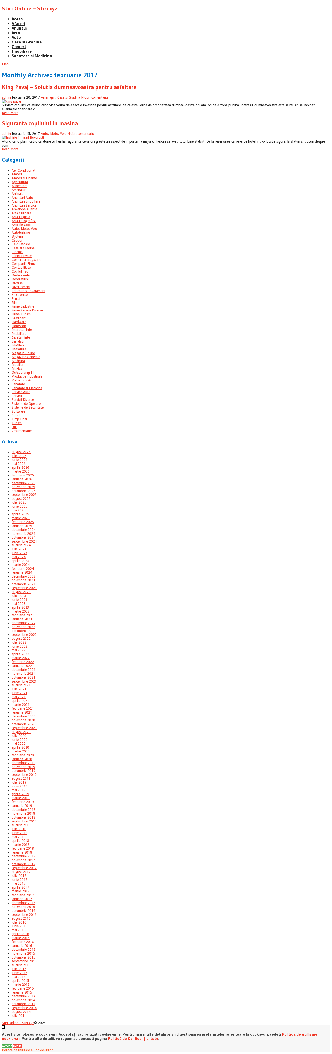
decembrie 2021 (23, 670)
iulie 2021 (19, 689)
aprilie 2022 (20, 654)
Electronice (20, 295)
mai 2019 (19, 790)
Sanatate (18, 384)
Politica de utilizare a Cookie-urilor (27, 1050)
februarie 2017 (23, 895)
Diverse (17, 283)
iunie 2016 (19, 926)
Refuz (17, 1046)
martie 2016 (21, 938)
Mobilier (18, 365)
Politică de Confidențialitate (133, 1039)
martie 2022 (21, 658)
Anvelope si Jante (24, 209)
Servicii (17, 396)
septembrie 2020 (24, 728)
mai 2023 (19, 603)
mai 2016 (19, 930)
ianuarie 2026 (22, 479)
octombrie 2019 (23, 771)
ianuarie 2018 (22, 852)
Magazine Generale (26, 357)
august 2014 (21, 1012)
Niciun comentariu (94, 97)
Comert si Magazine (26, 260)
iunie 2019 (19, 786)
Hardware (19, 322)
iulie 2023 (19, 596)
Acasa (17, 19)
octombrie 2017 (23, 864)
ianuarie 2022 (22, 666)
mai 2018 (19, 837)
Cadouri (17, 240)
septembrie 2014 (24, 1008)
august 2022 (21, 638)
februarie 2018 (23, 848)
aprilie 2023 (20, 607)
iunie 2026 (19, 460)
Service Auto (21, 392)
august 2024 (21, 545)
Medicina (18, 361)
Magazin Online (23, 353)
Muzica (17, 369)
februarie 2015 (23, 988)
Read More (10, 113)
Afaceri (18, 23)
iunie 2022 (19, 646)
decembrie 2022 (23, 623)
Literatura (19, 349)
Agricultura (20, 182)
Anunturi (20, 28)
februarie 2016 (23, 942)
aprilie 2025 (20, 514)
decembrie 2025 (23, 483)
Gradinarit (19, 318)
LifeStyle (18, 345)
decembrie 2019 (23, 763)
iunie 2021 (19, 693)
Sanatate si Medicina (32, 56)
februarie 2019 (23, 802)
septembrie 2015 (24, 961)
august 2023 (21, 592)
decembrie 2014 (23, 996)
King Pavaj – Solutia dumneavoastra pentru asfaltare (69, 87)
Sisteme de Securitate (28, 407)
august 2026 (21, 452)
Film (14, 302)
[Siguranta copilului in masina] (166, 137)
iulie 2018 (19, 829)
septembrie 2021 (24, 681)
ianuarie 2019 (22, 806)
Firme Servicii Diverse (27, 310)
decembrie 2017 (23, 856)
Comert (19, 46)
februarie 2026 (23, 475)
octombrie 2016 (23, 911)
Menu (6, 64)
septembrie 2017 (24, 868)
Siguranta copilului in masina (40, 123)
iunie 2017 (19, 879)
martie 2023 (21, 611)
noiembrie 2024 (23, 534)
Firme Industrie (23, 306)
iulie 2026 (19, 456)
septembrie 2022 (24, 635)
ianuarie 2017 (22, 899)
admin (6, 97)
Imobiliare (22, 51)
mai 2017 (19, 883)
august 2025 (21, 499)
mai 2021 (19, 697)
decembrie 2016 (23, 903)
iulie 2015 (19, 969)
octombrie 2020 (23, 724)
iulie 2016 (19, 922)
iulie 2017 (19, 876)
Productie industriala (27, 376)
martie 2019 (21, 798)
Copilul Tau (20, 271)
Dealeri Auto (21, 275)
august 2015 (21, 965)
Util (14, 427)
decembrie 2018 (23, 810)
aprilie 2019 (20, 794)
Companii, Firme (23, 264)
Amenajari (48, 97)
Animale (17, 194)
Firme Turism (21, 314)
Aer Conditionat (23, 170)
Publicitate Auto (23, 380)
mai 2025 (19, 510)
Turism (17, 423)
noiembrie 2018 (23, 813)
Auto (16, 37)
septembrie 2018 (24, 821)
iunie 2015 (19, 973)
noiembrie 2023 (23, 580)
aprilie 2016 (20, 934)
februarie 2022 (23, 662)
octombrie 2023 (23, 584)
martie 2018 (21, 845)
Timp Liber (19, 419)
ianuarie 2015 (22, 992)
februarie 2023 (23, 615)
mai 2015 (19, 977)
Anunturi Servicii (24, 205)
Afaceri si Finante (24, 178)
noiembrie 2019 (23, 767)
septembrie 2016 (24, 914)
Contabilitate (21, 267)
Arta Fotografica (24, 221)
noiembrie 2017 (23, 860)
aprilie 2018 (20, 841)
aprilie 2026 (20, 467)
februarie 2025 (23, 522)
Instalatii (18, 341)
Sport (16, 415)
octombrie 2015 (23, 957)
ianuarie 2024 (22, 572)
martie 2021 (21, 705)
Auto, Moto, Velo (53, 134)
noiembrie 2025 (23, 487)
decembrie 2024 (23, 530)
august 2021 (21, 685)
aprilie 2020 (20, 747)
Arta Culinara (21, 213)
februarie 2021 (23, 708)
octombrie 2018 (23, 817)
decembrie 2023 (23, 576)
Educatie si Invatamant (28, 291)
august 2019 (21, 778)
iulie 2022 (19, 642)
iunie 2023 (19, 600)
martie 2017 (21, 891)
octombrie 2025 (23, 491)
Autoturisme (21, 232)
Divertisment (21, 287)
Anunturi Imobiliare (26, 201)
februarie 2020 (23, 755)
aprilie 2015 (20, 981)
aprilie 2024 (20, 561)
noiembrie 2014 (23, 1000)
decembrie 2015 (23, 949)
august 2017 (21, 872)
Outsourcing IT (23, 372)
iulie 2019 (19, 782)
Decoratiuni (20, 279)
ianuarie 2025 (22, 526)
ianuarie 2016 (22, 946)
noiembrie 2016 (23, 907)
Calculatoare (21, 244)
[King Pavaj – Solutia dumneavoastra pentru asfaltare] (166, 101)
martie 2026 (21, 471)
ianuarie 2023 (22, 619)
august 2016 (21, 918)
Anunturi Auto (22, 197)
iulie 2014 (19, 1016)
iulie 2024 (19, 549)
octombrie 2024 (23, 537)
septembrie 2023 (24, 588)
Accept (7, 1046)
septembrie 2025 (24, 495)
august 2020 (21, 732)
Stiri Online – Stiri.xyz (29, 8)
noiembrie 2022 (23, 627)
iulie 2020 (19, 736)
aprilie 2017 (20, 887)
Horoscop (19, 326)
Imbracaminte (22, 330)
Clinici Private (22, 256)
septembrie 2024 (24, 541)
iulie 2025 (19, 502)
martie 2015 (21, 984)
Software (18, 411)
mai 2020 (19, 743)
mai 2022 (19, 650)
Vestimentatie (22, 431)
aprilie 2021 (20, 701)
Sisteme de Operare (26, 404)
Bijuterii (17, 236)
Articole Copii (21, 225)
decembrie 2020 (23, 716)
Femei (16, 299)
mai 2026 (19, 464)
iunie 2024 (19, 553)
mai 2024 (19, 557)
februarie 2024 (23, 568)
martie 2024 (21, 565)
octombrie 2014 (23, 1004)
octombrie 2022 (23, 631)
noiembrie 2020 (23, 720)
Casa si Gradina (27, 42)
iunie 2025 (19, 506)
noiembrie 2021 (23, 673)
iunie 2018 (19, 833)
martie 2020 (21, 751)
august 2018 (21, 825)
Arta (16, 33)
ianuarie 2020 (22, 759)
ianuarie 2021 (22, 712)
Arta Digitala (21, 217)
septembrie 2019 (24, 775)
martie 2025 (21, 518)
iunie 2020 (19, 740)
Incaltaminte (21, 337)
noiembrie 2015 (23, 953)
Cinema (17, 252)
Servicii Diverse (23, 400)
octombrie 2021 (23, 677)
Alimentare (19, 186)
